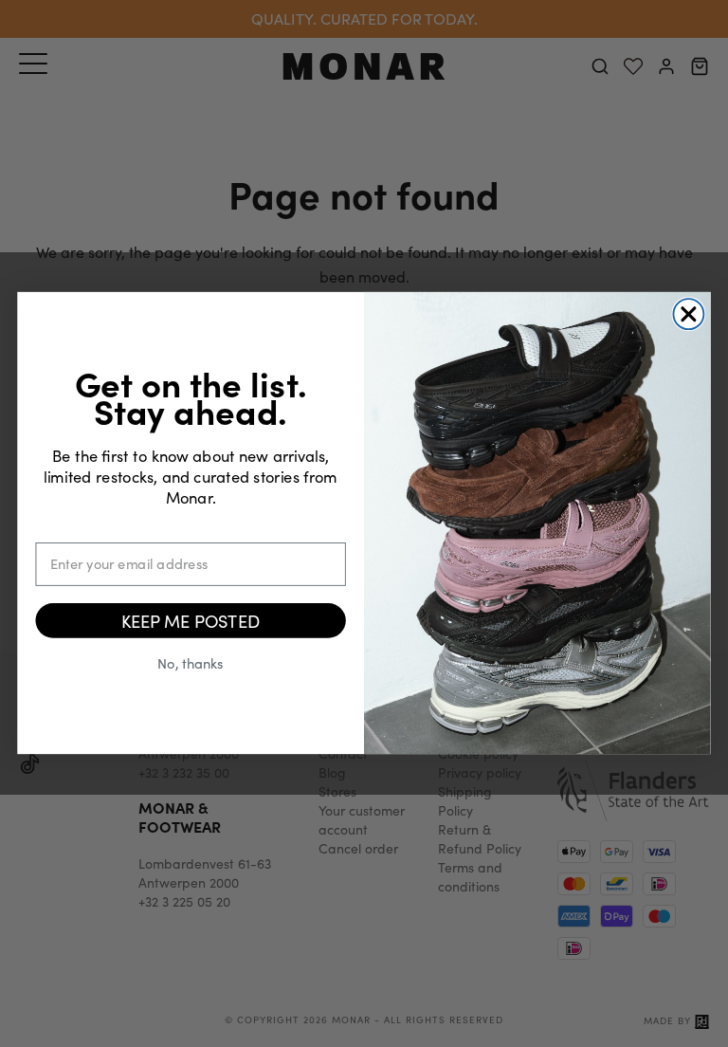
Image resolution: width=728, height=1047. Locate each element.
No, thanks (190, 662)
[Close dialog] (688, 315)
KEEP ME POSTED (190, 621)
